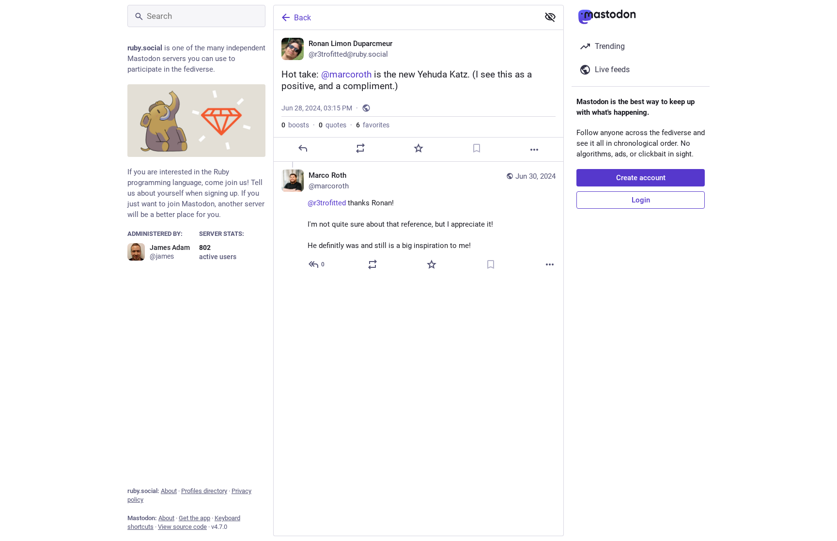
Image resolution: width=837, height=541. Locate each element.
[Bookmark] (476, 148)
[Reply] (303, 148)
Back (302, 17)
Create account (641, 177)
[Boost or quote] (360, 148)
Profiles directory (204, 491)
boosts (295, 125)
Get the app (194, 518)
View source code (182, 526)
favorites (372, 125)
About (169, 491)
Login (641, 200)
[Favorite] (418, 148)
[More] (534, 149)
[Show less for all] (550, 17)
